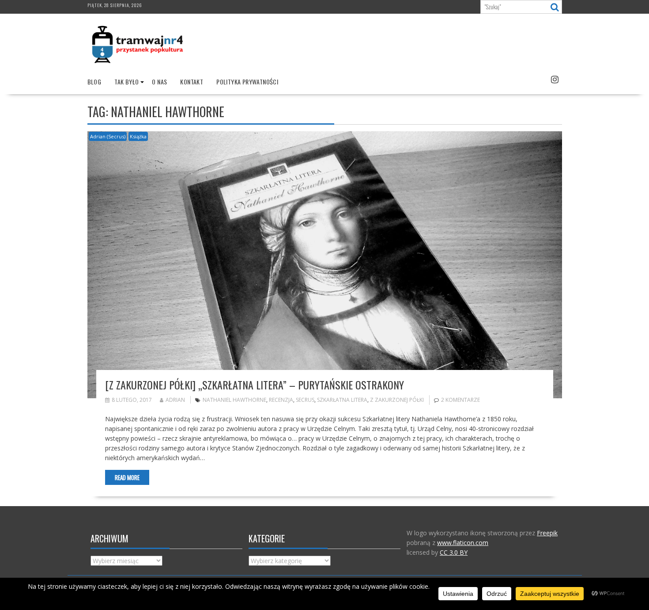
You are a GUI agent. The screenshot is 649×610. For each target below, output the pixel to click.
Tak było (126, 81)
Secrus (305, 400)
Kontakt (191, 81)
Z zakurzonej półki (397, 400)
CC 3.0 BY (454, 552)
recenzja (281, 400)
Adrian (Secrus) (107, 136)
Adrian (175, 400)
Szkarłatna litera (342, 400)
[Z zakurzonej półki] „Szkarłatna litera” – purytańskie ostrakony (254, 385)
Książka (138, 136)
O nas (159, 81)
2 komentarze (460, 400)
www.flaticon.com (462, 542)
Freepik (547, 533)
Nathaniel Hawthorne (234, 400)
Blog (94, 81)
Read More (127, 477)
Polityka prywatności (247, 81)
